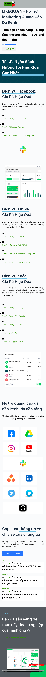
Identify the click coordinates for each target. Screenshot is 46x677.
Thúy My (7, 563)
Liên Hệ (5, 637)
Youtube (5, 574)
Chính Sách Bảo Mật (18, 637)
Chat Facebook (36, 665)
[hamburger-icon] (42, 3)
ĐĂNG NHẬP (9, 49)
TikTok (4, 560)
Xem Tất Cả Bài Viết (12, 553)
